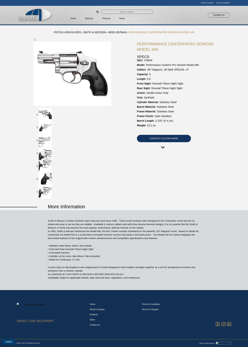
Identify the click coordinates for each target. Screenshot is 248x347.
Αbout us (89, 18)
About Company (97, 309)
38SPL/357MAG (117, 32)
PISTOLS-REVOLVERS (67, 32)
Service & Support (207, 3)
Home (73, 18)
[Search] (98, 11)
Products (94, 314)
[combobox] (127, 12)
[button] (35, 40)
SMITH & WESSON (94, 32)
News (122, 18)
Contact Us (95, 325)
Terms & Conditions (223, 3)
